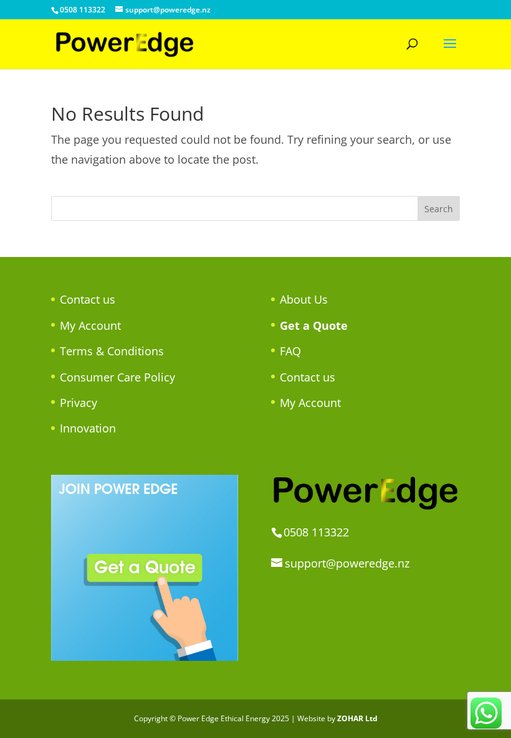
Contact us (87, 299)
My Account (90, 325)
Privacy (78, 402)
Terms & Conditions (112, 350)
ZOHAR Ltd (357, 718)
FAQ (290, 350)
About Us (304, 299)
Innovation (88, 428)
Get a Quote (314, 325)
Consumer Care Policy (117, 377)
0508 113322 (82, 9)
